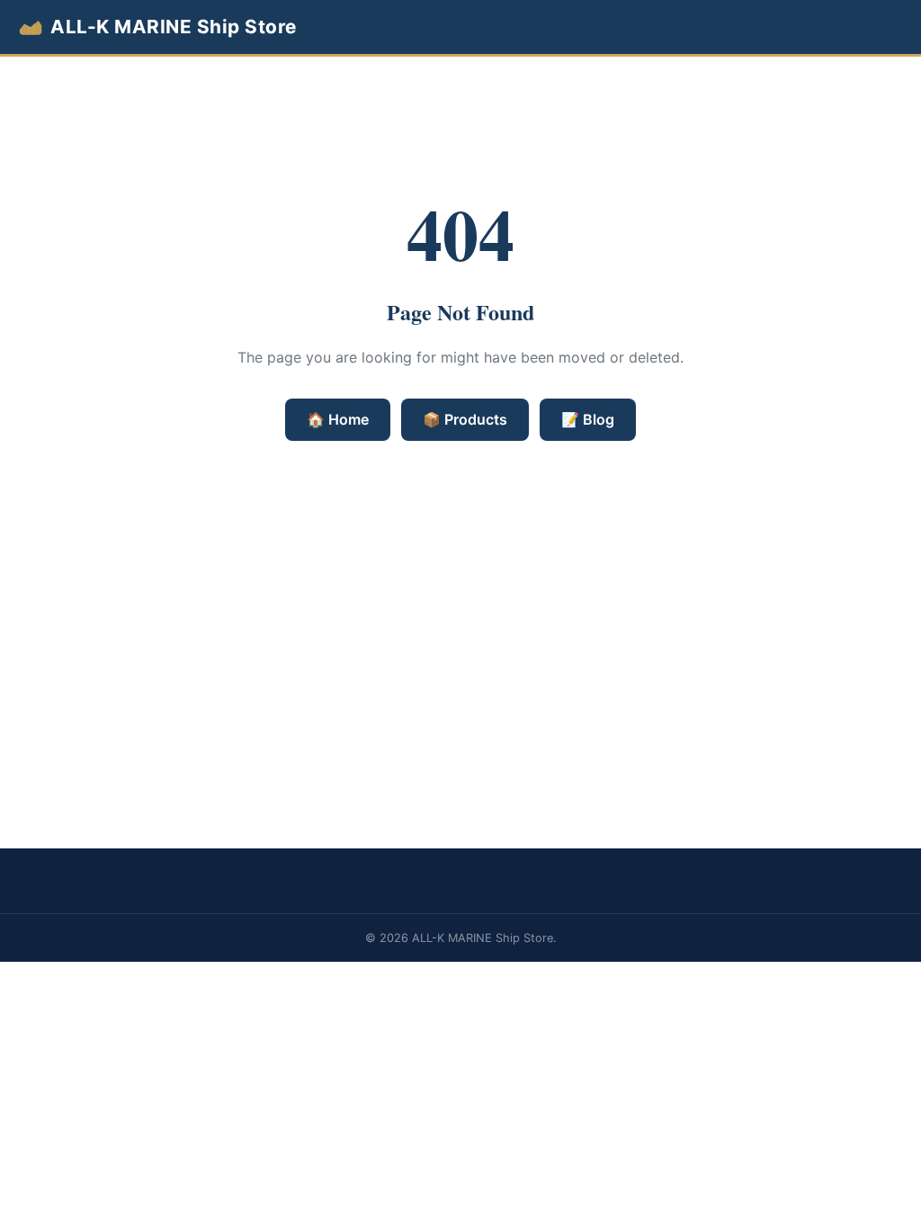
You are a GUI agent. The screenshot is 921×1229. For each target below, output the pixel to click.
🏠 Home (338, 419)
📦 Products (465, 419)
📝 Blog (587, 419)
